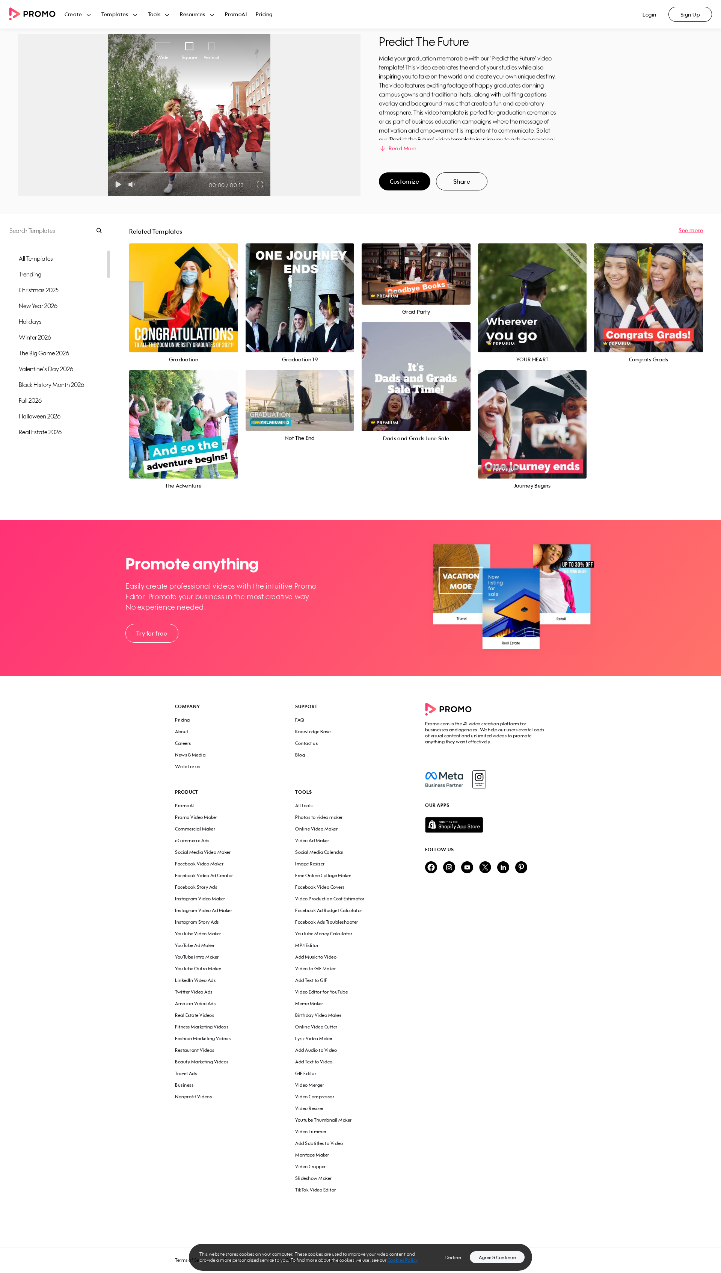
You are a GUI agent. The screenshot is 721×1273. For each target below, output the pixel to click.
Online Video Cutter (316, 1027)
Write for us (187, 766)
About (182, 731)
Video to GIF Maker (315, 968)
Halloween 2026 (39, 416)
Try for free (151, 633)
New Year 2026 (38, 306)
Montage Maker (312, 1155)
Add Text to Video (314, 1062)
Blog (300, 755)
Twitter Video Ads (194, 992)
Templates (114, 14)
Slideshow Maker (313, 1178)
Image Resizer (310, 864)
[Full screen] (260, 184)
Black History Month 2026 (51, 384)
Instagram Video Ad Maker (203, 910)
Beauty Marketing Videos (202, 1062)
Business (184, 1085)
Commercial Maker (195, 829)
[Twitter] (485, 867)
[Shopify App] (485, 825)
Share (462, 181)
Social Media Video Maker (203, 852)
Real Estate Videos (194, 1015)
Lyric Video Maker (314, 1038)
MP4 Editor (306, 945)
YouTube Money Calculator (323, 933)
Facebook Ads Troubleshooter (326, 922)
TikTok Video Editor (315, 1190)
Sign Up (690, 14)
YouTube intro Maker (197, 957)
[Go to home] (37, 14)
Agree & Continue (497, 1257)
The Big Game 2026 (44, 353)
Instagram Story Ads (197, 922)
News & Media (190, 755)
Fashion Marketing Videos (203, 1038)
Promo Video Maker (196, 817)
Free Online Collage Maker (323, 875)
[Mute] (133, 184)
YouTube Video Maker (198, 933)
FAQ (300, 720)
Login (649, 14)
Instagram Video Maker (200, 899)
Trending (30, 274)
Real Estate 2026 (40, 432)
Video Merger (309, 1085)
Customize (404, 181)
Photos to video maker (319, 817)
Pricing (264, 14)
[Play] (118, 184)
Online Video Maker (316, 829)
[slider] (115, 172)
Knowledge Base (312, 731)
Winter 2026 (35, 337)
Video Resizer (309, 1108)
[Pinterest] (521, 867)
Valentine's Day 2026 (46, 369)
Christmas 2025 (39, 290)
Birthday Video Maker (318, 1015)
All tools (304, 805)
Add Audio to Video (316, 1050)
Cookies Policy (403, 1260)
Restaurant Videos (194, 1050)
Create (73, 14)
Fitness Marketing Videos (201, 1027)
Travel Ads (186, 1073)
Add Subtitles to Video (319, 1143)
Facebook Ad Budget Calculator (328, 910)
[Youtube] (467, 867)
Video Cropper (310, 1166)
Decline (453, 1257)
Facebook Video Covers (320, 887)
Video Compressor (314, 1096)
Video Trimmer (311, 1131)
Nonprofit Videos (193, 1096)
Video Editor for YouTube (321, 992)
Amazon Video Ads (195, 1003)
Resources (192, 14)
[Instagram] (479, 779)
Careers (183, 743)
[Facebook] (444, 779)
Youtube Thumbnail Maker (323, 1120)
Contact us (306, 743)
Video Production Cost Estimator (330, 899)
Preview (183, 289)
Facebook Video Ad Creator (204, 875)
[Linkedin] (503, 867)
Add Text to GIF (311, 980)
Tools (154, 14)
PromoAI (236, 14)
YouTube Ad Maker (194, 945)
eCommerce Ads (192, 840)
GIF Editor (305, 1073)
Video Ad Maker (312, 840)
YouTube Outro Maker (198, 968)
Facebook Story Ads (196, 887)
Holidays (30, 321)
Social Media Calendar (319, 852)
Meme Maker (309, 1003)
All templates (36, 258)
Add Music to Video (315, 957)
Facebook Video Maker (199, 864)
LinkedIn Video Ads (195, 980)
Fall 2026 (30, 400)
